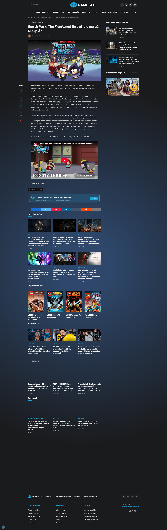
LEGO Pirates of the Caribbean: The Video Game (35, 317)
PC (43, 17)
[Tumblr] (21, 110)
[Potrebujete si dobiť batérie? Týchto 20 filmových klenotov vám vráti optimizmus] (111, 31)
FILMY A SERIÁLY (73, 12)
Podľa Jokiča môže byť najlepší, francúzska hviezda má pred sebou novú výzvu (64, 424)
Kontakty (88, 505)
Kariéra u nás (32, 520)
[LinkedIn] (21, 105)
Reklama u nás (60, 510)
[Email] (21, 115)
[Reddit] (21, 120)
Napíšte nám (32, 523)
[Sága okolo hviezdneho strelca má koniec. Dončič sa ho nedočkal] (89, 409)
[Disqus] (64, 460)
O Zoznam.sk (34, 505)
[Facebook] (21, 90)
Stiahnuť (135, 72)
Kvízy (55, 381)
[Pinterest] (21, 100)
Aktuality (56, 418)
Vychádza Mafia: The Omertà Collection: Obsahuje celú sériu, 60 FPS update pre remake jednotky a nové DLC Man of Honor (39, 241)
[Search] (136, 12)
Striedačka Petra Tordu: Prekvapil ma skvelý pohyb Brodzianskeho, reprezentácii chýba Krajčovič (38, 425)
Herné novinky (37, 17)
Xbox (55, 267)
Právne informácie (34, 510)
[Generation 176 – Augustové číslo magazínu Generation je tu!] (122, 87)
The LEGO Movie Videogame (91, 316)
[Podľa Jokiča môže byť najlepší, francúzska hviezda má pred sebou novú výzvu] (64, 409)
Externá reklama (61, 513)
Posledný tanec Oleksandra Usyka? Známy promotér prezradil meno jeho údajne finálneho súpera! (89, 350)
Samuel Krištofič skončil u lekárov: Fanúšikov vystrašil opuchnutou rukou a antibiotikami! (39, 350)
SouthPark (32, 189)
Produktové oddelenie (90, 510)
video (40, 189)
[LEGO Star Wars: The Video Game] (74, 301)
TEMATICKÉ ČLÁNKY (110, 12)
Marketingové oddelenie (91, 520)
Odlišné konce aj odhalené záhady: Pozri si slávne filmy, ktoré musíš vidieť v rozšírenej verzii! (128, 46)
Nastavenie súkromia (34, 516)
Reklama (60, 505)
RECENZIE (86, 12)
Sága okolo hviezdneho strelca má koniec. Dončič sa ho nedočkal (89, 423)
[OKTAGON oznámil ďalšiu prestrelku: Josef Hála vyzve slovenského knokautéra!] (64, 335)
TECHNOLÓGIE (58, 12)
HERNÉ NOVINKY (42, 12)
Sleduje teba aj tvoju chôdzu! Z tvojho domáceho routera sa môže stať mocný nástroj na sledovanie (129, 60)
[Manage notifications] (3, 527)
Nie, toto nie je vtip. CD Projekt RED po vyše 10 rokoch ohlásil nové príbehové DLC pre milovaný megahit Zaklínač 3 (89, 274)
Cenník (58, 520)
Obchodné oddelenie (90, 513)
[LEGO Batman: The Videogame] (55, 301)
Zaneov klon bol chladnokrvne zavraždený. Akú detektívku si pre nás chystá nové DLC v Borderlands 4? (38, 274)
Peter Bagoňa (36, 36)
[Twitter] (21, 95)
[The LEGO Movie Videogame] (93, 301)
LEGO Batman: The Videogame (54, 316)
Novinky (31, 344)
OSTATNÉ (124, 12)
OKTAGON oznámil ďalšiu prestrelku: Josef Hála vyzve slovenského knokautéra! (62, 350)
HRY (96, 12)
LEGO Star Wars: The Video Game (74, 316)
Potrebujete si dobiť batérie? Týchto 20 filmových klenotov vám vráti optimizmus (127, 32)
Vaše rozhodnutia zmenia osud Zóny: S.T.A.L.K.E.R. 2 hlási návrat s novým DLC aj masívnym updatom (64, 240)
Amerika (81, 418)
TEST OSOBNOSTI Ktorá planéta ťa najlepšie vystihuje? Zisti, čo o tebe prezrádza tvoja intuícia (63, 387)
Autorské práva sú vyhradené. (130, 506)
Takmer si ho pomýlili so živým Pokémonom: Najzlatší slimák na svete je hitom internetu (39, 387)
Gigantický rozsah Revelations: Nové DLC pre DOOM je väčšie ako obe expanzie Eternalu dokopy (88, 240)
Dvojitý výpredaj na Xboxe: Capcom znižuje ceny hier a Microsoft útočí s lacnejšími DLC (64, 273)
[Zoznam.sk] (134, 511)
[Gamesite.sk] (83, 5)
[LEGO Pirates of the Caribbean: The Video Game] (36, 301)
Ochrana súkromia (33, 513)
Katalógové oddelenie (90, 516)
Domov (30, 17)
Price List (59, 523)
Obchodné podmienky (62, 516)
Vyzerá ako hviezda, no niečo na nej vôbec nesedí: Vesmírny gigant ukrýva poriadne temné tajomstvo (89, 387)
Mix (29, 381)
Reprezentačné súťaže (36, 418)
